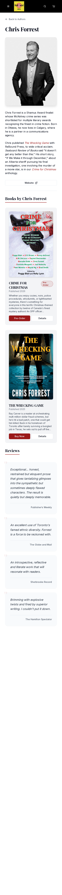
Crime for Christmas (44, 169)
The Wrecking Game (36, 142)
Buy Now (19, 436)
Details (42, 318)
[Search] (45, 6)
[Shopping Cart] (54, 6)
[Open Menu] (8, 6)
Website (29, 182)
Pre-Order (19, 318)
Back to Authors (17, 19)
